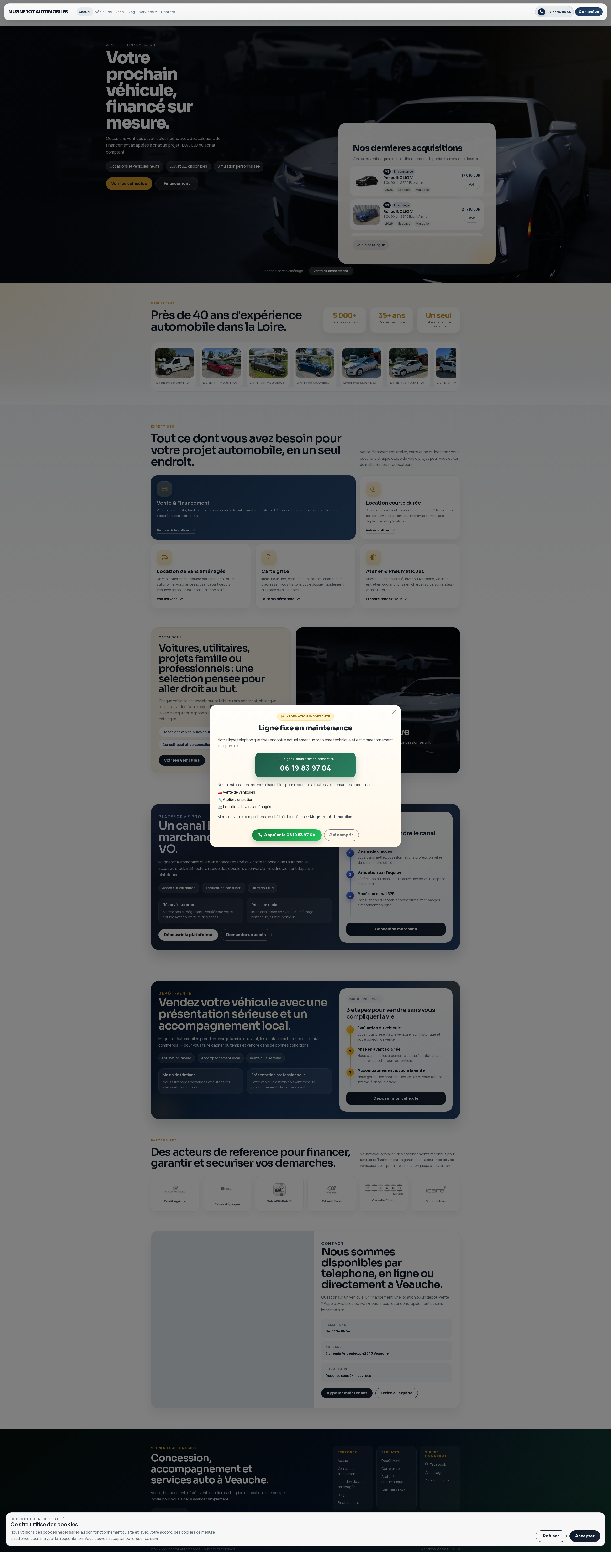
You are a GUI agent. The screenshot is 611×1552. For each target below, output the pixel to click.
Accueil (85, 11)
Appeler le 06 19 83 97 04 (289, 834)
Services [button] (146, 11)
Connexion (589, 12)
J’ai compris (341, 834)
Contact (168, 11)
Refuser (551, 1535)
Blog (131, 11)
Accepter (585, 1535)
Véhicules (103, 11)
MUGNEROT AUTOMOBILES (38, 12)
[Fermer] (394, 712)
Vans (120, 11)
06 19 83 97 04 (305, 768)
